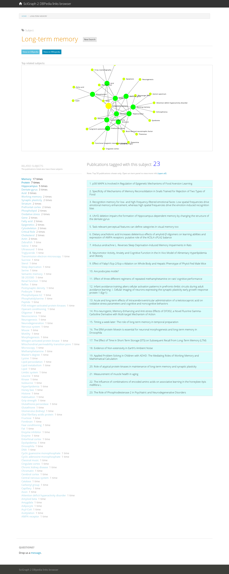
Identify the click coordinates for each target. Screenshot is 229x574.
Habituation (28, 397)
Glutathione (28, 407)
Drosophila (27, 446)
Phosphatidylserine (32, 298)
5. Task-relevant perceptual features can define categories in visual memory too (134, 226)
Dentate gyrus (29, 189)
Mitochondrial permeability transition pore (46, 344)
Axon (24, 491)
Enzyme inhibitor (31, 432)
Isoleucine (27, 383)
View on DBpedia (30, 51)
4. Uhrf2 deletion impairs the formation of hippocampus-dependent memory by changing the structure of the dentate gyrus (149, 217)
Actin (24, 238)
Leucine (25, 375)
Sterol (24, 263)
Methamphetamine (32, 351)
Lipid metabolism (31, 365)
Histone (25, 393)
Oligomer (26, 312)
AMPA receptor (30, 516)
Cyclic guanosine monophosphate (40, 453)
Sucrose (26, 259)
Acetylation (27, 513)
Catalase (26, 481)
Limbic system (29, 372)
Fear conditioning (31, 425)
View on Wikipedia (51, 51)
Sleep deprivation (31, 267)
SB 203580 (27, 277)
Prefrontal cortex (31, 207)
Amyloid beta (29, 499)
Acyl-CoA (26, 509)
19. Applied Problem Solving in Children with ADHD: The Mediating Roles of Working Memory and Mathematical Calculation (144, 357)
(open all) (162, 173)
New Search (89, 39)
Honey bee (27, 390)
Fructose (26, 418)
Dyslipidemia (29, 442)
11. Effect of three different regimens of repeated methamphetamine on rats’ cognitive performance (146, 278)
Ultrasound (27, 249)
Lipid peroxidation (32, 361)
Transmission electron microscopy (41, 256)
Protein (25, 182)
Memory (26, 179)
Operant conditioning (33, 309)
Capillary (26, 488)
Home (24, 16)
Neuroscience (29, 316)
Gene (24, 217)
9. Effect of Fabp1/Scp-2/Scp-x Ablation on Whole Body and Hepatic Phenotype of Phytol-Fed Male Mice (148, 263)
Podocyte (26, 291)
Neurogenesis (29, 319)
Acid (23, 193)
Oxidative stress (30, 214)
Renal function (29, 281)
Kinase (25, 379)
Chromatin (27, 470)
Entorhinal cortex (31, 439)
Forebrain (27, 421)
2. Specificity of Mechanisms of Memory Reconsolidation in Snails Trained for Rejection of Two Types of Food (147, 192)
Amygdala (27, 502)
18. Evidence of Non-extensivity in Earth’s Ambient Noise (121, 348)
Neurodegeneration (32, 323)
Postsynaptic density (33, 288)
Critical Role (28, 231)
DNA (24, 449)
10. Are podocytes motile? (104, 271)
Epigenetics (27, 224)
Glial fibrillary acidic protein (37, 414)
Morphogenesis (30, 337)
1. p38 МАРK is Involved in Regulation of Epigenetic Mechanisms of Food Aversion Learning (141, 183)
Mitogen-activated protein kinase (40, 340)
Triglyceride (28, 252)
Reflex (24, 284)
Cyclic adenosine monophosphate (40, 456)
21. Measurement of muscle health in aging (114, 374)
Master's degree (30, 354)
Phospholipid (29, 210)
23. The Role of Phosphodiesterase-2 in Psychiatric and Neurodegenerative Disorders (138, 392)
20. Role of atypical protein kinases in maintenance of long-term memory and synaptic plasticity (143, 366)
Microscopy (28, 347)
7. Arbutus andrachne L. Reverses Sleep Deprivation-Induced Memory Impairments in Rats (140, 245)
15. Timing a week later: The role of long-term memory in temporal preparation (134, 322)
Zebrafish (26, 242)
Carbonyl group (30, 484)
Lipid (24, 368)
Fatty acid (27, 221)
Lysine (25, 358)
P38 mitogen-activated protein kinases (43, 305)
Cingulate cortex (30, 463)
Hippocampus (29, 186)
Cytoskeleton (28, 228)
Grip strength (29, 400)
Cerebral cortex (30, 474)
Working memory (31, 196)
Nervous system (30, 326)
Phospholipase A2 (31, 295)
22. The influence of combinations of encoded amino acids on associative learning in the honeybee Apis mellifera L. (148, 383)
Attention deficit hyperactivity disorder (43, 495)
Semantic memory (32, 274)
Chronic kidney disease (34, 467)
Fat (23, 428)
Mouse (25, 330)
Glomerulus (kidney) (33, 411)
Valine (24, 245)
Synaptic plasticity (31, 200)
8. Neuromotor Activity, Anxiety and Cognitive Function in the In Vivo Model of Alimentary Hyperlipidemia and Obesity (148, 254)
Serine (25, 270)
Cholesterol (28, 235)
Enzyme (26, 435)
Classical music (30, 460)
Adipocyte (27, 506)
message (36, 552)
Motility (25, 333)
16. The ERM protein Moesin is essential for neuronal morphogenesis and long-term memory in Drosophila (143, 331)
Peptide (25, 302)
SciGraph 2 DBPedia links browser (46, 4)
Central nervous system (35, 477)
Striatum (26, 203)
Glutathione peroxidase (34, 404)
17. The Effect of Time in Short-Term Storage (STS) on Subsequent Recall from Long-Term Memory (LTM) (148, 340)
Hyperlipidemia (30, 386)
